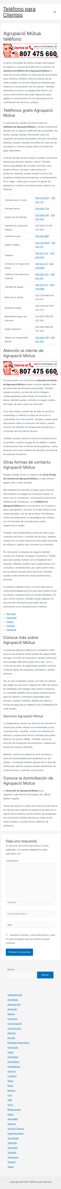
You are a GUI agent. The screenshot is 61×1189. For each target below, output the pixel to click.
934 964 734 (42, 208)
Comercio (12, 1019)
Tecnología (13, 1138)
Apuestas (12, 1009)
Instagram (11, 618)
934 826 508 (42, 215)
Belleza (11, 1014)
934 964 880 (42, 236)
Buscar (11, 969)
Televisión (13, 1147)
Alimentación (14, 1004)
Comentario (12, 861)
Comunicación (15, 1023)
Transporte (13, 1157)
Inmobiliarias (14, 1066)
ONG (10, 1100)
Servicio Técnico (16, 1128)
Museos (11, 1090)
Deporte (12, 1033)
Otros (10, 1104)
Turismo (11, 1162)
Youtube (10, 625)
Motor (10, 1085)
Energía (11, 1038)
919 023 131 (41, 264)
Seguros (12, 1124)
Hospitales (13, 1057)
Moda (10, 1081)
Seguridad (13, 1119)
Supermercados (15, 1133)
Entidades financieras (18, 1042)
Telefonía (12, 1143)
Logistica (12, 1076)
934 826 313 (41, 274)
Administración (15, 995)
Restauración (14, 1109)
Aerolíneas (13, 999)
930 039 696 (42, 243)
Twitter (9, 622)
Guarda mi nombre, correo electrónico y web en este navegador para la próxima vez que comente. (30, 939)
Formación (13, 1047)
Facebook (11, 629)
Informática (13, 1062)
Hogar (11, 1052)
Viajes (10, 1167)
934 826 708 (42, 337)
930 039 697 (42, 198)
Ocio (10, 1095)
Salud (10, 1114)
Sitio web (11, 614)
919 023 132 (41, 253)
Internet (11, 1071)
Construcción (14, 1028)
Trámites (12, 1152)
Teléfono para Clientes (19, 12)
